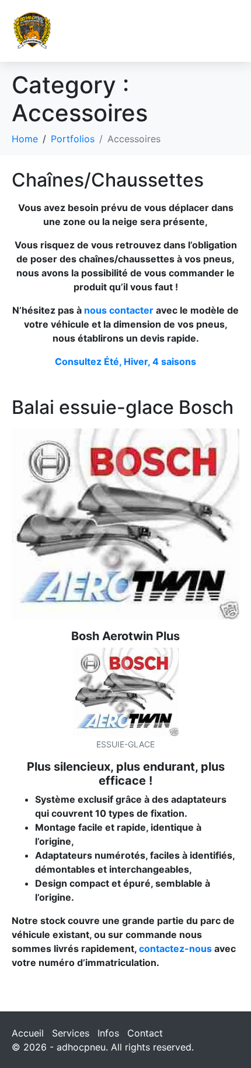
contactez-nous (174, 948)
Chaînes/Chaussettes (108, 179)
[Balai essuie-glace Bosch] (125, 523)
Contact (145, 1033)
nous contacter (119, 310)
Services (70, 1033)
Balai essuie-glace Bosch (122, 407)
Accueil (28, 1033)
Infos (108, 1033)
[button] (228, 30)
